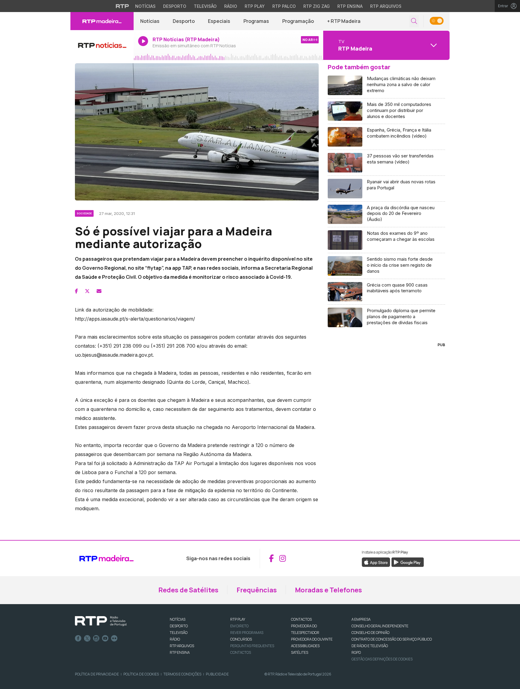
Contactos (240, 652)
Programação (298, 21)
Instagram (96, 638)
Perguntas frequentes (252, 645)
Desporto (174, 6)
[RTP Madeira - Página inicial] (102, 21)
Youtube (105, 638)
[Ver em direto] (102, 45)
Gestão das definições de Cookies (382, 659)
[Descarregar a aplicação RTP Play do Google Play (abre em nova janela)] (407, 561)
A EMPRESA (360, 619)
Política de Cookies (141, 674)
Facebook (78, 638)
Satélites (299, 652)
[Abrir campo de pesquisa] (414, 21)
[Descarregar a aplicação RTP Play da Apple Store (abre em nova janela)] (376, 561)
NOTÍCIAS (177, 619)
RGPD (356, 652)
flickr (114, 638)
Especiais (219, 21)
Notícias (145, 6)
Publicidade (217, 674)
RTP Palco (284, 6)
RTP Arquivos (385, 6)
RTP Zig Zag (316, 6)
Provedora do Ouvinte (312, 639)
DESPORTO (179, 625)
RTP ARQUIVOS (182, 645)
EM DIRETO (239, 625)
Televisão (205, 6)
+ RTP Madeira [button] (344, 21)
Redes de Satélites (188, 589)
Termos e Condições (182, 674)
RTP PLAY (237, 619)
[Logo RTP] (101, 621)
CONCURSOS (241, 639)
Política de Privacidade (97, 674)
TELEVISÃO (178, 632)
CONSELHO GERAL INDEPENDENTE (379, 625)
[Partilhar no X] (87, 291)
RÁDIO (175, 639)
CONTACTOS (301, 619)
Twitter (87, 638)
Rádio (230, 6)
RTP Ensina (350, 6)
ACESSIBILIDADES (305, 645)
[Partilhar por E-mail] (99, 291)
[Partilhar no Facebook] (76, 291)
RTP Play (255, 6)
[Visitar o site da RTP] (122, 6)
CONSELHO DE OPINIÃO (370, 632)
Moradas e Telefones (328, 589)
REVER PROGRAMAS (246, 632)
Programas (256, 21)
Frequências (257, 589)
